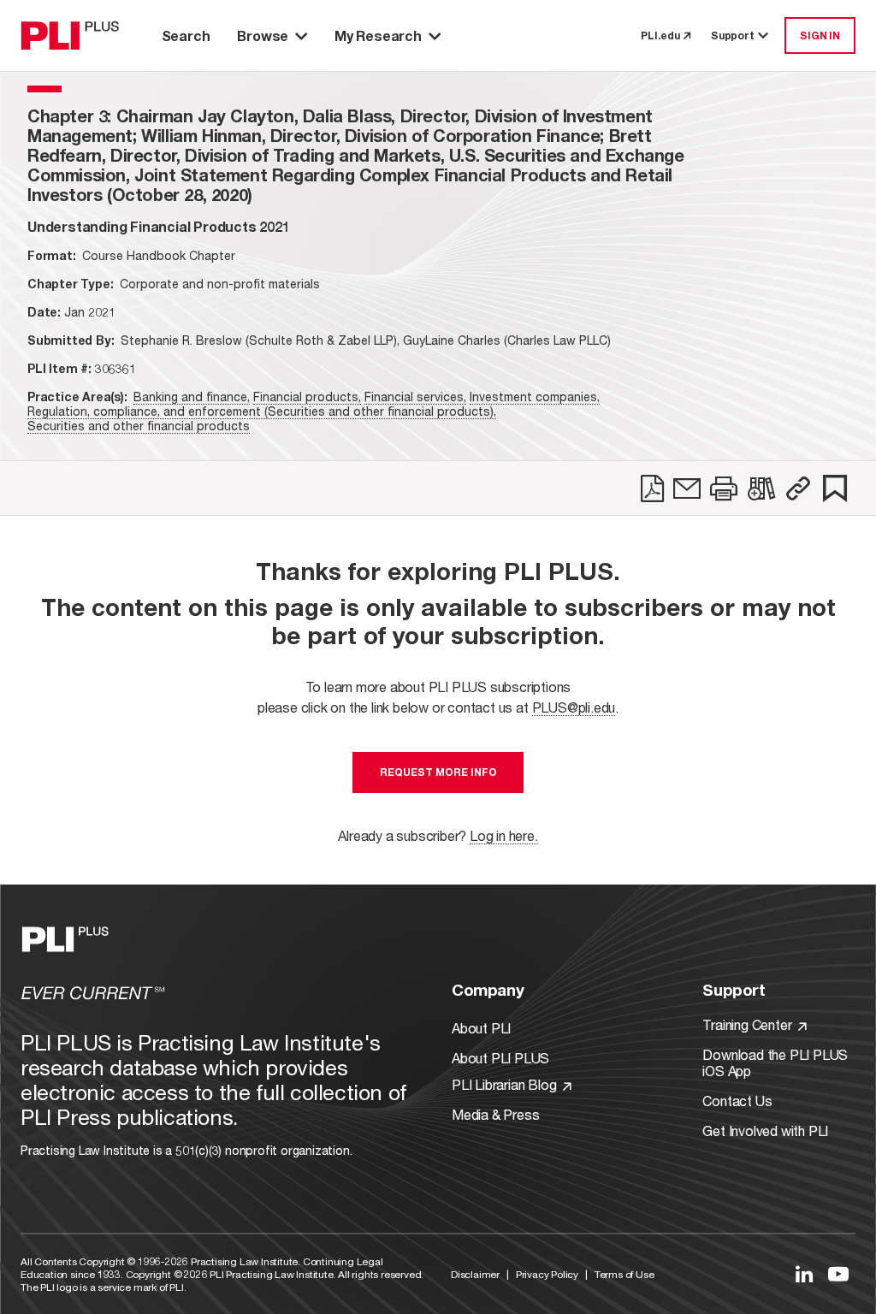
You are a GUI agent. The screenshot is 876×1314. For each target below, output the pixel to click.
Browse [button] (262, 35)
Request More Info (438, 772)
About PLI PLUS (500, 1058)
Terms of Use (624, 1274)
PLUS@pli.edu (574, 707)
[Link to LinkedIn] (804, 1274)
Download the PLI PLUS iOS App (775, 1062)
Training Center (748, 1024)
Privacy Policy (547, 1274)
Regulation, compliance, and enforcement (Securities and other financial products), (261, 411)
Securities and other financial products (138, 425)
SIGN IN (820, 35)
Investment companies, (535, 396)
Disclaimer (475, 1274)
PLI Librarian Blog (505, 1084)
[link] (652, 488)
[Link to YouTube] (838, 1274)
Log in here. (504, 835)
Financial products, (307, 396)
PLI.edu (660, 35)
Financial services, (415, 396)
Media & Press (495, 1114)
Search (186, 35)
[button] (798, 488)
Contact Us (737, 1100)
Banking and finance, (191, 396)
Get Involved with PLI (765, 1130)
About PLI (481, 1028)
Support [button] (733, 35)
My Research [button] (378, 35)
